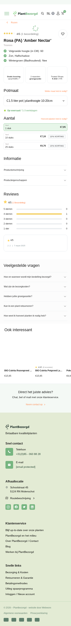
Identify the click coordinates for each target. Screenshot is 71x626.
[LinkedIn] (32, 507)
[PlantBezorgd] (25, 13)
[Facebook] (16, 507)
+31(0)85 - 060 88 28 (28, 454)
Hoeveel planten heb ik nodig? (54, 119)
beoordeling (30, 33)
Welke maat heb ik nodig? (56, 91)
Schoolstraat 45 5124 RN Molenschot (22, 489)
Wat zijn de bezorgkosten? (17, 286)
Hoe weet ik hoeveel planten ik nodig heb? (25, 315)
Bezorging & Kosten (16, 572)
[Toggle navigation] (6, 13)
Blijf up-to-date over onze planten (24, 530)
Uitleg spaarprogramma (19, 588)
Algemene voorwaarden (15, 613)
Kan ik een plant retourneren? (18, 306)
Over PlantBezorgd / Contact (21, 540)
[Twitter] (24, 507)
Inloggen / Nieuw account (20, 594)
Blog (8, 546)
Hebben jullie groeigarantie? (18, 296)
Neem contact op (34, 404)
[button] (42, 13)
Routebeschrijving (20, 498)
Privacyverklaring (39, 613)
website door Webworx (40, 607)
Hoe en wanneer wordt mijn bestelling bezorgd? (27, 277)
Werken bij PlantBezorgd (19, 551)
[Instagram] (8, 507)
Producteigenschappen (15, 180)
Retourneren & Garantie (19, 577)
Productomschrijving (14, 170)
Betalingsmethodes (16, 583)
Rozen (14, 22)
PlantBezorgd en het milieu (20, 535)
